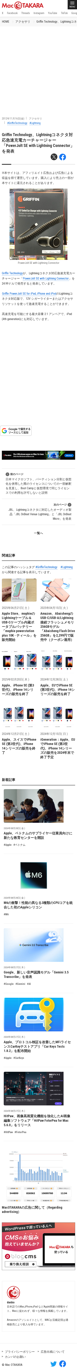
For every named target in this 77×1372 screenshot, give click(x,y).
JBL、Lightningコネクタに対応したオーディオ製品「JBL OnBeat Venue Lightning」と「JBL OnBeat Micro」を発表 (39, 511)
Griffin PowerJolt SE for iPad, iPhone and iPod (29, 293)
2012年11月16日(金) (13, 118)
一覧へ (38, 533)
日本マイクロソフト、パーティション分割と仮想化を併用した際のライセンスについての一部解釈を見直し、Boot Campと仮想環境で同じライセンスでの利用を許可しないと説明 (38, 483)
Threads (25, 13)
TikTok (64, 13)
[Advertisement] (38, 66)
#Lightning (35, 123)
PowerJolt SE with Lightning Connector (46, 278)
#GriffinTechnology (17, 123)
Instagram (39, 13)
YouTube (52, 13)
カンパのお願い (15, 1357)
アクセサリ (22, 21)
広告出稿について (53, 1351)
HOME (5, 21)
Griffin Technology (12, 273)
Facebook (12, 13)
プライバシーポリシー (20, 1351)
